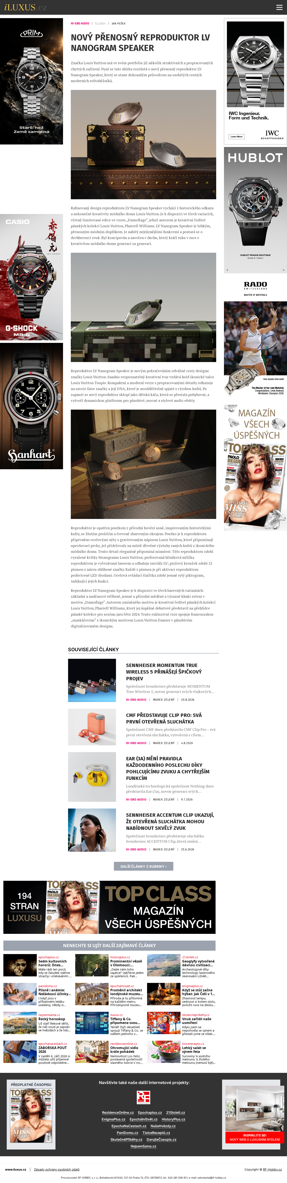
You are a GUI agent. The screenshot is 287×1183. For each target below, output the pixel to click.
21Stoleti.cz (175, 1112)
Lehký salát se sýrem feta (194, 1049)
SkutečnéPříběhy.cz (126, 1139)
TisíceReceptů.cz (156, 1133)
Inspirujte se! (255, 1137)
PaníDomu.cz (127, 1133)
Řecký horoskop (51, 1019)
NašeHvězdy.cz (163, 1126)
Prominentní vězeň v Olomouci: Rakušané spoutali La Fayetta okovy (126, 963)
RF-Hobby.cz (272, 1169)
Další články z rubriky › (144, 866)
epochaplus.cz (48, 957)
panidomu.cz (47, 986)
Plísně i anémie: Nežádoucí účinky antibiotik (53, 992)
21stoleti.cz (190, 957)
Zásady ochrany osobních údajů (56, 1169)
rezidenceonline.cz (123, 1043)
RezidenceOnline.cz (118, 1112)
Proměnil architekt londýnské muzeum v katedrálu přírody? (127, 992)
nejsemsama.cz (49, 1014)
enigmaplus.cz (192, 986)
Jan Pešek (118, 23)
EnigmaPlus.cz (113, 1119)
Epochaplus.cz (150, 1112)
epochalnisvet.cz (122, 986)
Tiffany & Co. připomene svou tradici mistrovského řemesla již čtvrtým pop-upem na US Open (126, 1021)
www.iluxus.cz (15, 1169)
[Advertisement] (31, 178)
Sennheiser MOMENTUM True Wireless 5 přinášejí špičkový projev (164, 671)
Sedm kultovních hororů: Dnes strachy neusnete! (53, 963)
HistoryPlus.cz (173, 1119)
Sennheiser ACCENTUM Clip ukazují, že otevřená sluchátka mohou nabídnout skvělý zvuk (170, 821)
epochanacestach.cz (52, 1043)
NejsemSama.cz (143, 1146)
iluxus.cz (116, 1014)
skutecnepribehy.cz (195, 1014)
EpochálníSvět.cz (144, 1119)
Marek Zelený (164, 700)
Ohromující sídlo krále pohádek (124, 1049)
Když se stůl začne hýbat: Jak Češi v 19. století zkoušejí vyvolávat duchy (198, 992)
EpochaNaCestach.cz (129, 1126)
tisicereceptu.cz (193, 1043)
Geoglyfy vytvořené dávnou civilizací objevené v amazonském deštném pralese (198, 963)
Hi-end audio (80, 23)
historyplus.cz (120, 957)
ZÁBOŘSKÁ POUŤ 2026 (52, 1049)
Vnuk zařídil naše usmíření (196, 1021)
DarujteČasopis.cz (161, 1139)
